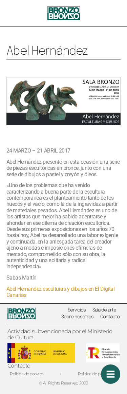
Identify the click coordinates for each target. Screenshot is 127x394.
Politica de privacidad (97, 373)
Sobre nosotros (77, 317)
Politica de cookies (27, 373)
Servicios (77, 310)
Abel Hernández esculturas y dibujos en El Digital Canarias (60, 292)
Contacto (110, 317)
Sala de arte (104, 310)
